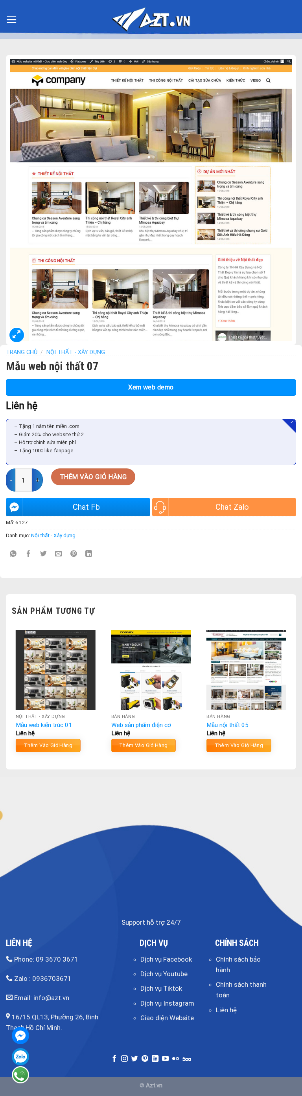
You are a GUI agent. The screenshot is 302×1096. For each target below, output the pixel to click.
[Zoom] (17, 335)
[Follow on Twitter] (134, 1059)
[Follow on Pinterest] (145, 1059)
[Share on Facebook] (28, 554)
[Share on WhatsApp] (13, 554)
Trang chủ (21, 352)
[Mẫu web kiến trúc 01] (56, 670)
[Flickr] (175, 1059)
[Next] (290, 694)
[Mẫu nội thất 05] (246, 670)
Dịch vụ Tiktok (161, 988)
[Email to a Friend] (59, 554)
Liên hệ (226, 1010)
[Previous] (12, 694)
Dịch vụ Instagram (167, 1003)
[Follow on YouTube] (165, 1059)
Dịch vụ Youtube (164, 974)
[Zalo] (20, 1056)
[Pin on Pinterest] (74, 554)
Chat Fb (86, 507)
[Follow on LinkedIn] (155, 1059)
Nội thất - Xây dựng (75, 352)
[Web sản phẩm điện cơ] (151, 670)
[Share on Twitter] (43, 554)
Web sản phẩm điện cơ (141, 725)
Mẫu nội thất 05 (227, 725)
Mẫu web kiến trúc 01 (44, 725)
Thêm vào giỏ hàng (93, 477)
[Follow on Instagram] (124, 1059)
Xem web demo (151, 387)
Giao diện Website (167, 1018)
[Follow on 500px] (186, 1059)
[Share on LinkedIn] (89, 554)
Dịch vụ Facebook (166, 959)
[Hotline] (20, 1074)
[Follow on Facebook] (114, 1059)
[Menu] (11, 20)
